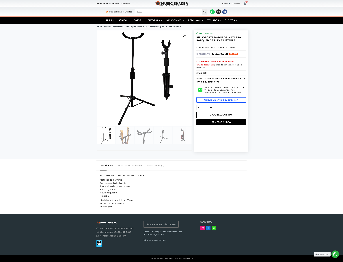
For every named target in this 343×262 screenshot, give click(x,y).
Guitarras (154, 20)
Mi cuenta (235, 3)
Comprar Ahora (221, 122)
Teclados (213, 20)
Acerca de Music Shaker (107, 3)
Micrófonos (173, 20)
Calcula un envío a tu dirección (221, 100)
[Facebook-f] (208, 228)
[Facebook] (224, 11)
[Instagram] (218, 11)
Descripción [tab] (106, 165)
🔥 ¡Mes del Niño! (114, 12)
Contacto (125, 3)
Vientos (230, 20)
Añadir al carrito (221, 114)
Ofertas (128, 12)
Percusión (194, 20)
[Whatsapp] (212, 11)
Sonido (122, 20)
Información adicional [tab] (130, 165)
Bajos (137, 20)
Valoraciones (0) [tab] (155, 165)
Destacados (118, 27)
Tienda (225, 3)
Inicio (99, 27)
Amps (109, 20)
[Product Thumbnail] (184, 36)
